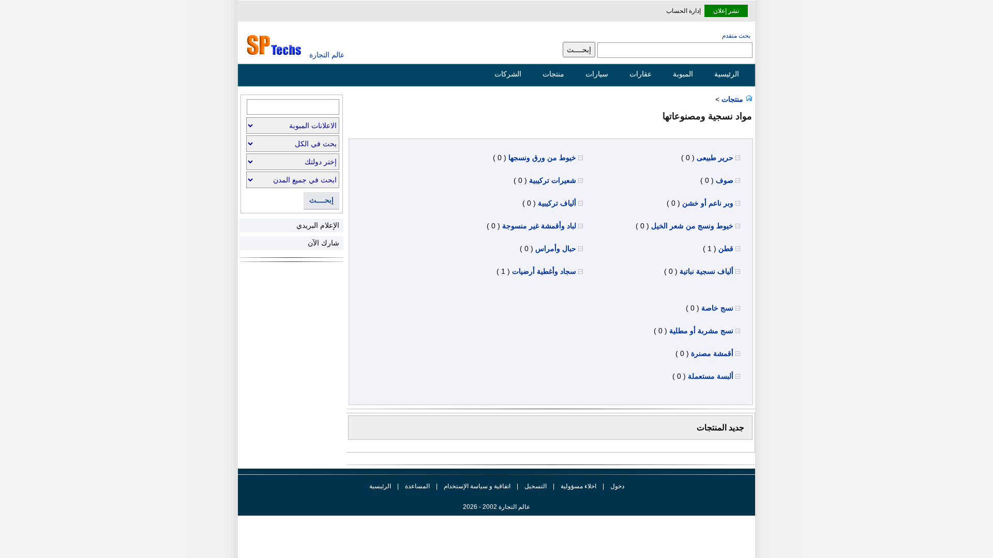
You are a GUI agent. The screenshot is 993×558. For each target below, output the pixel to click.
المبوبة (683, 74)
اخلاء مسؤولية (578, 486)
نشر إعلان (726, 10)
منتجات (553, 74)
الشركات (507, 74)
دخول (617, 486)
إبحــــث (321, 200)
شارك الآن (323, 243)
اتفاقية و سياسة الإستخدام (476, 486)
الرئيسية (726, 74)
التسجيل (535, 486)
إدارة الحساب (683, 10)
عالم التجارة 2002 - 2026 (496, 506)
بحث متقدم (736, 35)
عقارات (640, 74)
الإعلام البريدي (317, 225)
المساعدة (417, 486)
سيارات (596, 74)
